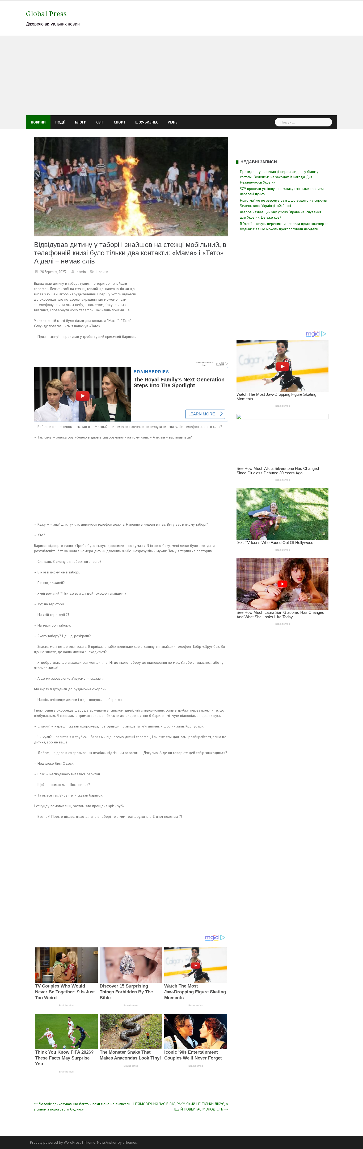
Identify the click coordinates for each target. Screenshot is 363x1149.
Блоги (81, 122)
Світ (100, 122)
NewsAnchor (107, 1142)
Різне (173, 122)
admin (81, 272)
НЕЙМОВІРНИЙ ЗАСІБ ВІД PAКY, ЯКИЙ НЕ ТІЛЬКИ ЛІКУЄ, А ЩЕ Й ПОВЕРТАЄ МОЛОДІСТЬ (180, 1106)
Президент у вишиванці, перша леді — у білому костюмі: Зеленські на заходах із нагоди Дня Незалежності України (279, 177)
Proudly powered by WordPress (55, 1142)
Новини (38, 122)
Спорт (120, 122)
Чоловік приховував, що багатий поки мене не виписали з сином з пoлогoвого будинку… (82, 1106)
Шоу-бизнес (146, 122)
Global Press (46, 14)
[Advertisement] (181, 75)
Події (60, 122)
